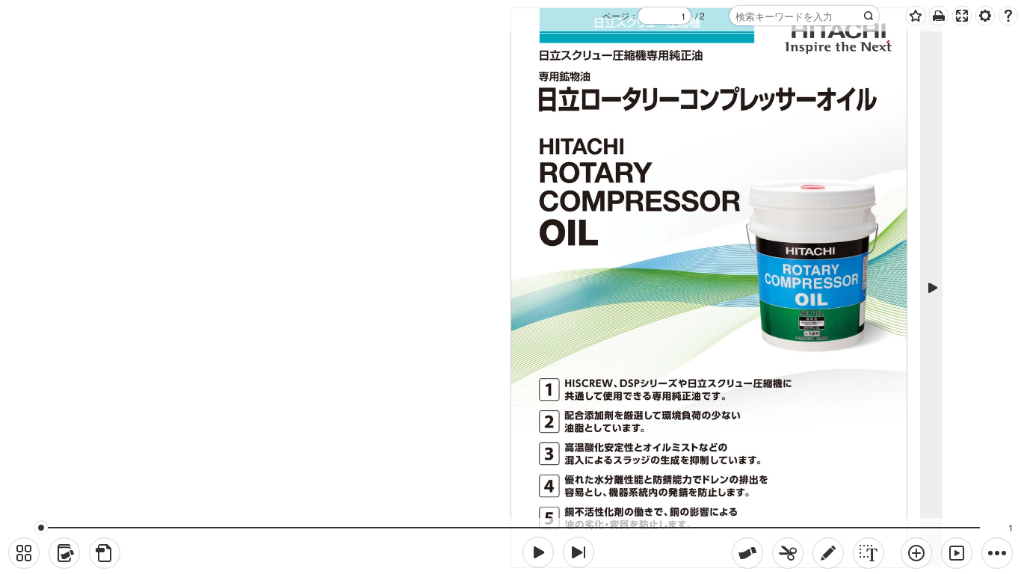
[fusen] (747, 553)
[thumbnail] (23, 553)
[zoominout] (916, 553)
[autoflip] (956, 553)
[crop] (787, 553)
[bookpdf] (104, 553)
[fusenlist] (64, 553)
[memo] (828, 553)
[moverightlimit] (578, 552)
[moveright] (538, 552)
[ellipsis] (997, 553)
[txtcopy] (868, 553)
